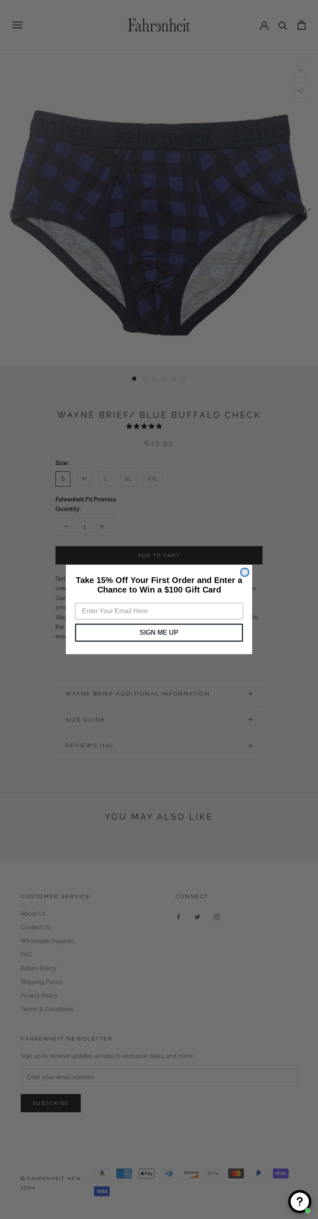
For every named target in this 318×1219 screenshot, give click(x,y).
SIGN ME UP (159, 632)
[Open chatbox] (299, 1201)
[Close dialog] (245, 572)
